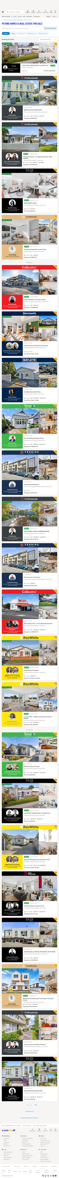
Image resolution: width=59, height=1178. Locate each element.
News (20, 1171)
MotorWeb (26, 1166)
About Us (9, 1171)
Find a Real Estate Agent (27, 1145)
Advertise (25, 1171)
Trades (23, 1152)
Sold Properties (25, 1140)
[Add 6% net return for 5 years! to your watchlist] (55, 545)
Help (42, 1152)
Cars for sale (43, 1138)
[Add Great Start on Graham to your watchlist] (55, 638)
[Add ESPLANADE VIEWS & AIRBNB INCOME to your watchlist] (55, 499)
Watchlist (39, 1131)
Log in (55, 12)
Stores (5, 1140)
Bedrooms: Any (31, 33)
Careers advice (7, 1153)
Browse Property (6, 16)
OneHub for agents (26, 1144)
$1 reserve (6, 1144)
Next (36, 1105)
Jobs (5, 1149)
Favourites (45, 1131)
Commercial (36, 16)
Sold (24, 16)
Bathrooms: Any (43, 33)
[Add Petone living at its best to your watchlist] (55, 734)
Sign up (51, 12)
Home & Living (7, 1145)
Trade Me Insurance (6, 1166)
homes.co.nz (17, 1166)
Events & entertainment (27, 1155)
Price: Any (21, 33)
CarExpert (34, 1166)
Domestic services (26, 1153)
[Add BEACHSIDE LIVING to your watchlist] (55, 171)
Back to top (30, 1111)
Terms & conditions (38, 1171)
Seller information (44, 1159)
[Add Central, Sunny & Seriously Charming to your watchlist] (55, 313)
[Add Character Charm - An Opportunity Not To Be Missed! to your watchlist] (55, 124)
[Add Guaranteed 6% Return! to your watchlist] (55, 452)
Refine (6, 33)
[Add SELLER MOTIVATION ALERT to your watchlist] (55, 1059)
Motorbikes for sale (45, 1140)
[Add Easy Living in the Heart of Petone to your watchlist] (55, 1012)
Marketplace (7, 1136)
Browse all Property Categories (29, 1118)
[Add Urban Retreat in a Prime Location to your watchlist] (55, 267)
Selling (48, 16)
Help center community (46, 1161)
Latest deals (6, 1138)
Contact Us (55, 1171)
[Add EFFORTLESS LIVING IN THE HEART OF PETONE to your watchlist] (55, 920)
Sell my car (43, 1145)
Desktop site (3, 1171)
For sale (15, 16)
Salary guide (6, 1159)
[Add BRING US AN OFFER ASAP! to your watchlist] (55, 78)
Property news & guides (27, 1138)
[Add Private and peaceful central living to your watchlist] (55, 217)
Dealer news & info (45, 1144)
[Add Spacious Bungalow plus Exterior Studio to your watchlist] (55, 827)
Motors (42, 1136)
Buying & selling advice (45, 1142)
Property (24, 1136)
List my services (25, 1159)
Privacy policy (30, 1171)
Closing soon (6, 1142)
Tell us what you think (41, 1125)
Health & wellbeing (26, 1157)
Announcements (44, 1153)
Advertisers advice (8, 1157)
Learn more (28, 1125)
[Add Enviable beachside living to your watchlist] (55, 360)
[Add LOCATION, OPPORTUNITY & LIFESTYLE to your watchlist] (55, 45)
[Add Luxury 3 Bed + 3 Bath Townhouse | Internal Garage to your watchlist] (55, 684)
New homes (29, 16)
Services (24, 1149)
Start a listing (32, 1131)
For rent (20, 16)
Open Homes (25, 1142)
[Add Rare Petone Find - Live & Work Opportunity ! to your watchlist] (55, 591)
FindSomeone (54, 1166)
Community (43, 1149)
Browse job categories (8, 1152)
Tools (54, 16)
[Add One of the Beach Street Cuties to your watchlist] (55, 406)
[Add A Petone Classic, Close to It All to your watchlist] (55, 873)
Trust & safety (44, 1155)
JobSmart (6, 1155)
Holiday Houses (44, 1166)
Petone (13, 33)
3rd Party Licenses (45, 1157)
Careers (15, 1171)
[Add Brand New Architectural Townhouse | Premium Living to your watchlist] (55, 966)
